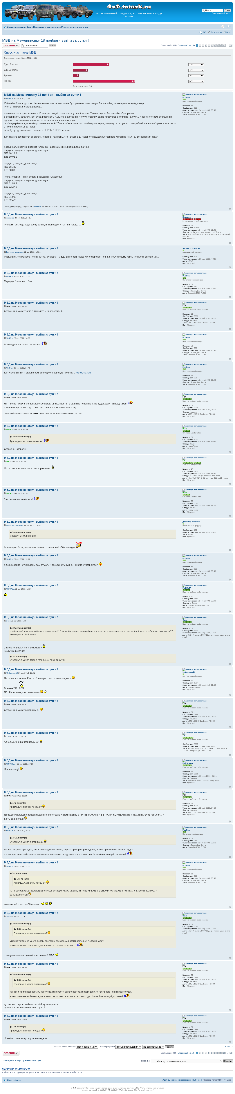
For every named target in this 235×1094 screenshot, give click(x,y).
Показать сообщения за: (64, 1047)
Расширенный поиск (221, 13)
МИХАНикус (11, 764)
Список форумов (16, 27)
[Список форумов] (49, 20)
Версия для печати (223, 26)
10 (224, 45)
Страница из (186, 45)
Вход (228, 32)
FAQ (205, 32)
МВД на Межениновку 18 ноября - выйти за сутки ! (45, 40)
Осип (8, 621)
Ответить (6, 44)
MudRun (9, 99)
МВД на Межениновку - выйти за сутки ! (31, 214)
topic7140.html (83, 372)
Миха (8, 430)
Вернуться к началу (230, 209)
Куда (29, 27)
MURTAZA (10, 589)
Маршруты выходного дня (74, 27)
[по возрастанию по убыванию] (158, 1047)
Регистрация (216, 32)
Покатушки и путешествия (46, 27)
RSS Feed (197, 1080)
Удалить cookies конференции (176, 1080)
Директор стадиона (15, 252)
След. (228, 1046)
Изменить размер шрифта (228, 26)
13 (231, 45)
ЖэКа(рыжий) (12, 673)
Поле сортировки (107, 1047)
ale (7, 461)
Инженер (10, 218)
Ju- (7, 736)
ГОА (8, 306)
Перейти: (145, 1061)
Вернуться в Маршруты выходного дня (22, 1060)
